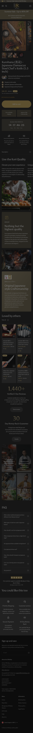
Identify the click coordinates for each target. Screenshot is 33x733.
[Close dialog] (28, 3)
